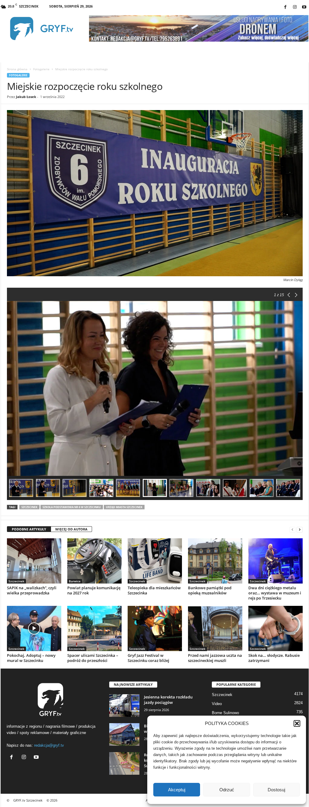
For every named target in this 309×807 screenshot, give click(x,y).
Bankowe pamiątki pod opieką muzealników (209, 590)
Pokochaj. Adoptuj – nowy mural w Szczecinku (31, 658)
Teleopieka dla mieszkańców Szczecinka (154, 590)
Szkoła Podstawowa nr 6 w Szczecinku (72, 507)
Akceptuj (176, 789)
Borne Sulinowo (225, 712)
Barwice (75, 581)
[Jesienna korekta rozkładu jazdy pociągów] (124, 705)
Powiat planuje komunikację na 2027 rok (93, 590)
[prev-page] (292, 529)
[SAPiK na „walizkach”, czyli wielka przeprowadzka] (34, 561)
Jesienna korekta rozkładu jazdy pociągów (168, 699)
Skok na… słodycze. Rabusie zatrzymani (274, 658)
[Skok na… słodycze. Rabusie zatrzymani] (275, 628)
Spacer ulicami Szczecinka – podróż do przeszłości (92, 658)
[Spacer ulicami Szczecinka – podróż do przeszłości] (94, 628)
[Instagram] (294, 7)
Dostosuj (276, 789)
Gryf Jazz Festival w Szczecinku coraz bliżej (148, 658)
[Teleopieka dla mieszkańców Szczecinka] (155, 561)
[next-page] (300, 529)
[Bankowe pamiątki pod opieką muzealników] (215, 561)
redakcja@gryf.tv (49, 745)
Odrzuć (226, 789)
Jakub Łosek (26, 96)
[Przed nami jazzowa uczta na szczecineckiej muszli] (215, 628)
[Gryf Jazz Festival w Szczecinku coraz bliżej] (155, 628)
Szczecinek (29, 507)
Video (217, 703)
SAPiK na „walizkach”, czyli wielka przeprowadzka (31, 590)
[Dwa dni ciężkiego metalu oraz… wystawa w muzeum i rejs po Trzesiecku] (275, 561)
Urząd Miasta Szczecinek (124, 507)
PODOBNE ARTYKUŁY (29, 529)
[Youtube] (304, 7)
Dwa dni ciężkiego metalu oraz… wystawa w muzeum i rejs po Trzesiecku (274, 593)
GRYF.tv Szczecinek (28, 800)
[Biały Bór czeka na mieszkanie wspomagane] (124, 734)
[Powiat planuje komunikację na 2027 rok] (94, 561)
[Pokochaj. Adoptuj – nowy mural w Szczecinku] (34, 628)
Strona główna (17, 69)
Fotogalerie (41, 69)
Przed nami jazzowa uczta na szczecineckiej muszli (215, 658)
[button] (297, 723)
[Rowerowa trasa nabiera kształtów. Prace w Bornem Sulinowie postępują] (124, 763)
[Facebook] (285, 7)
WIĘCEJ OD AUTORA (71, 529)
